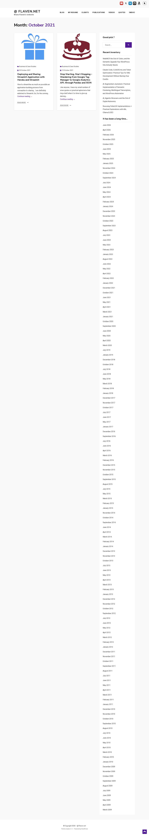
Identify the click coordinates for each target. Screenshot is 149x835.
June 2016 (107, 446)
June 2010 (107, 738)
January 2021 (108, 317)
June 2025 (107, 149)
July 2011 (106, 676)
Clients (85, 12)
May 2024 (106, 192)
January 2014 (108, 546)
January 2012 (108, 647)
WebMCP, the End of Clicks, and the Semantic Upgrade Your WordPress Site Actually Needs (116, 62)
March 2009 (107, 810)
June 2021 (107, 297)
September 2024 (109, 178)
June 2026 (107, 125)
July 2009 (106, 791)
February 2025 (108, 159)
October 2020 (108, 321)
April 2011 (107, 690)
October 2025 (108, 144)
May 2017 (106, 422)
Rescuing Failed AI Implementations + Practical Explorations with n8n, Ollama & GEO (117, 109)
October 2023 (108, 221)
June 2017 (107, 417)
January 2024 (108, 206)
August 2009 (107, 786)
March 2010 (107, 752)
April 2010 (107, 747)
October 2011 (108, 661)
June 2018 (107, 374)
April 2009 (107, 805)
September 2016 (109, 436)
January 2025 (108, 163)
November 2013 (109, 556)
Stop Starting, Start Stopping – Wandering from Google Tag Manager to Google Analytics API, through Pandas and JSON (76, 78)
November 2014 (109, 513)
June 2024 (107, 187)
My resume (73, 12)
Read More (21, 102)
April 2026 (107, 130)
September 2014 (109, 522)
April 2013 (107, 580)
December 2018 (109, 360)
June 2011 (107, 680)
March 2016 (107, 455)
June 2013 (107, 570)
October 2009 (108, 776)
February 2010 (108, 757)
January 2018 (108, 393)
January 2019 (108, 355)
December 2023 (109, 211)
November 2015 (109, 470)
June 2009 (107, 795)
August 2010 (107, 728)
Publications (98, 12)
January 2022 (108, 283)
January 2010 (108, 762)
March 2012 (107, 637)
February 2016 (108, 460)
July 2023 (106, 235)
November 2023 (109, 216)
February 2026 (108, 135)
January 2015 (108, 508)
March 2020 (107, 345)
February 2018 (108, 388)
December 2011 (109, 652)
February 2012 (108, 642)
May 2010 (106, 743)
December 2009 (109, 767)
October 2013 (108, 561)
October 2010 (108, 719)
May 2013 (106, 575)
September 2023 (109, 226)
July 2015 (106, 489)
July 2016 (106, 441)
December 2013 (109, 551)
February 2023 (108, 250)
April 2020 (107, 341)
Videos (112, 12)
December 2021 (109, 288)
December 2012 (109, 599)
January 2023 (108, 254)
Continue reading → (24, 96)
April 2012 (107, 632)
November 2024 (109, 168)
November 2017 (109, 403)
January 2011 (108, 704)
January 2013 (108, 594)
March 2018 (107, 384)
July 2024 (106, 183)
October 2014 (108, 518)
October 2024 (108, 173)
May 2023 (106, 245)
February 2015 (108, 503)
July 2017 (106, 412)
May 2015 (106, 494)
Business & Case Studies (27, 66)
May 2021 (106, 302)
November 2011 (109, 656)
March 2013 (107, 585)
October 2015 (108, 475)
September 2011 (109, 666)
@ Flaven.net (27, 11)
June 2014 (107, 527)
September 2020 (109, 326)
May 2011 (106, 685)
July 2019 (106, 350)
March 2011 (107, 695)
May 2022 (106, 269)
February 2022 (108, 278)
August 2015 (107, 484)
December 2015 (109, 465)
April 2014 (107, 532)
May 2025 (106, 154)
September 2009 (109, 781)
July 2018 (106, 369)
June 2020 (107, 331)
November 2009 (109, 771)
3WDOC (132, 12)
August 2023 (107, 230)
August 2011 (107, 671)
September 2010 (109, 724)
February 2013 (108, 589)
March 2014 (107, 537)
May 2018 (106, 379)
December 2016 (109, 431)
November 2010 (109, 714)
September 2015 (109, 479)
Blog (62, 12)
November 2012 (109, 604)
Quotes (121, 12)
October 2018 (108, 364)
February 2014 (108, 542)
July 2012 (106, 618)
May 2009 (106, 800)
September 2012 (109, 613)
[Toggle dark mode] (144, 3)
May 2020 (106, 336)
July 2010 (106, 733)
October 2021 (108, 293)
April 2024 (107, 197)
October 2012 (108, 609)
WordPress (84, 829)
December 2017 (109, 398)
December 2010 (109, 709)
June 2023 (107, 240)
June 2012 (107, 623)
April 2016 (107, 451)
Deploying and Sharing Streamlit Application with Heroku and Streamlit (31, 77)
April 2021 (107, 307)
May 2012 (106, 628)
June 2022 (107, 264)
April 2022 (107, 274)
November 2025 (109, 139)
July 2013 (106, 565)
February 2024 (108, 202)
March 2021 (107, 312)
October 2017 (108, 408)
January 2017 (108, 427)
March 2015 (107, 498)
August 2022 (107, 259)
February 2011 (108, 700)
